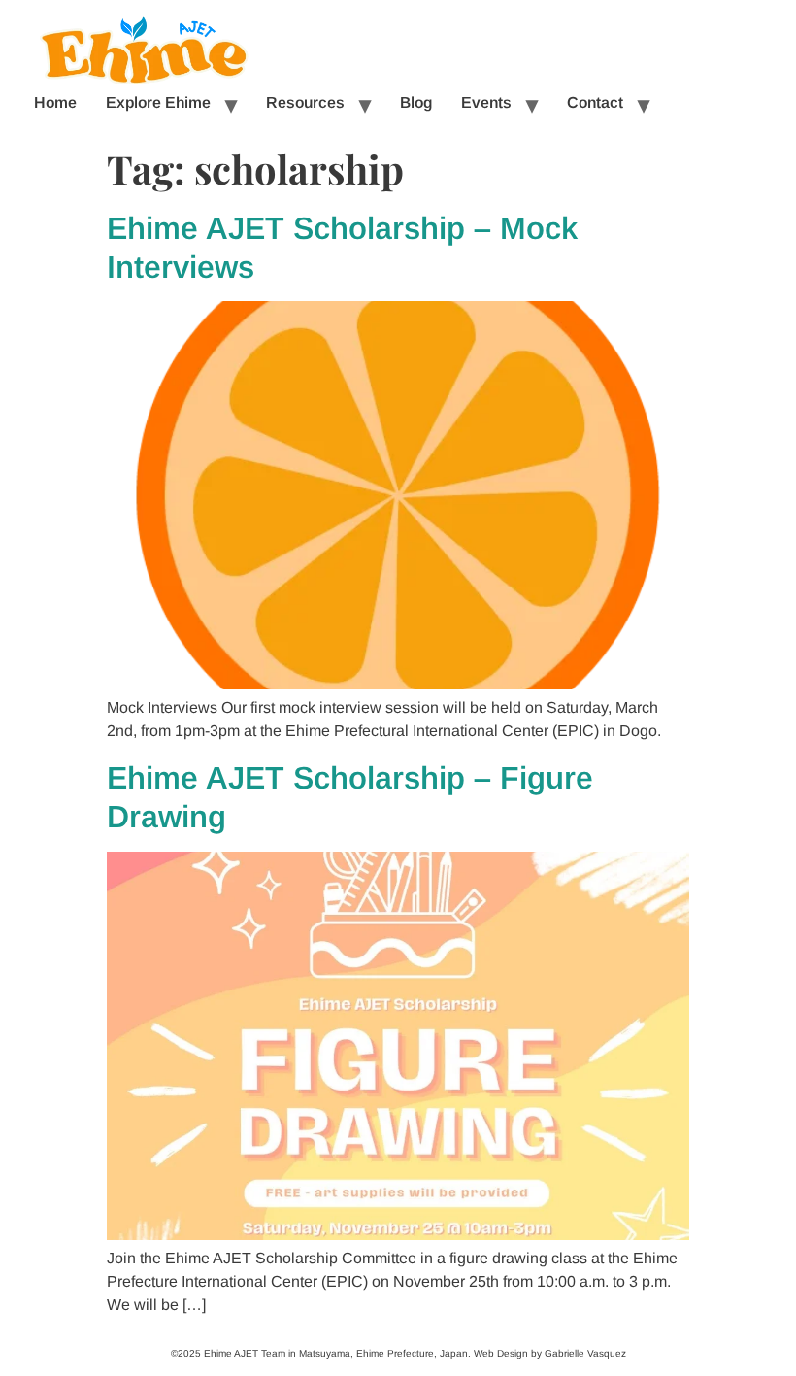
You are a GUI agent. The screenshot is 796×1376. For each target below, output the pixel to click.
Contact (595, 102)
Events (486, 102)
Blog (416, 102)
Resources (305, 102)
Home (55, 102)
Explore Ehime (158, 102)
